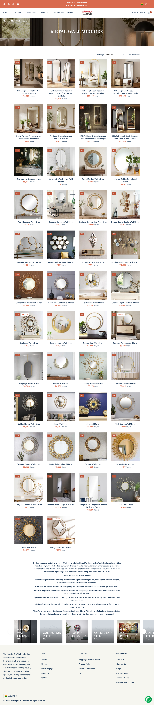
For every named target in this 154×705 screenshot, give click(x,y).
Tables (44, 678)
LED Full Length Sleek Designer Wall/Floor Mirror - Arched (125, 137)
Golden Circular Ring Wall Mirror (125, 262)
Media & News (122, 673)
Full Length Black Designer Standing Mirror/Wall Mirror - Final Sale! (61, 93)
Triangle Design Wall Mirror (28, 464)
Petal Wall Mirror (29, 547)
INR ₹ (146, 4)
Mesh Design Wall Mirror (125, 424)
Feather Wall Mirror (61, 383)
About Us (120, 659)
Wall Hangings (47, 668)
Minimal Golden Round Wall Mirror (125, 180)
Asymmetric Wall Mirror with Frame (61, 180)
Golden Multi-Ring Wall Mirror (61, 262)
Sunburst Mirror (93, 424)
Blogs (118, 668)
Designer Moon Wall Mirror (61, 343)
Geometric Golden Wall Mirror (61, 302)
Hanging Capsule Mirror (29, 383)
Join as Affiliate (122, 678)
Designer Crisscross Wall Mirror (29, 504)
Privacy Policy (85, 664)
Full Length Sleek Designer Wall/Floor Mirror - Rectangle (125, 92)
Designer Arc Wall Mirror (125, 383)
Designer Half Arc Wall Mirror (60, 222)
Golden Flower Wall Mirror (29, 424)
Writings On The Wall (20, 700)
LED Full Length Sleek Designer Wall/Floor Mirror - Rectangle (93, 137)
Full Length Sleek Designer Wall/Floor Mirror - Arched (93, 92)
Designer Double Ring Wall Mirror (93, 222)
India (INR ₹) (12, 696)
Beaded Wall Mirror (93, 464)
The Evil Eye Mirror (125, 504)
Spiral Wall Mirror (61, 424)
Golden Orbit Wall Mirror (93, 302)
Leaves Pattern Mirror (125, 464)
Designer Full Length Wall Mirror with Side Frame (93, 505)
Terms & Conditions (87, 668)
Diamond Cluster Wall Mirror (93, 262)
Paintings (45, 673)
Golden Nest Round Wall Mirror (29, 302)
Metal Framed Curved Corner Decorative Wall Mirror (28, 137)
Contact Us (121, 664)
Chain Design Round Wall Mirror (125, 302)
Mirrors (44, 664)
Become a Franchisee (125, 682)
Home (6, 21)
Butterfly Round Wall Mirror (61, 464)
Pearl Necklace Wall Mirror (29, 222)
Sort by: (100, 54)
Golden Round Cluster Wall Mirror (125, 222)
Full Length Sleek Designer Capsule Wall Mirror (61, 137)
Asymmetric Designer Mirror (29, 179)
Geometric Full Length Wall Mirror (61, 504)
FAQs (81, 673)
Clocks (44, 659)
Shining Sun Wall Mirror (93, 383)
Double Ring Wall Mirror (93, 343)
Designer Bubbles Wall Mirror (28, 262)
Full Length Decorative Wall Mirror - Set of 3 (28, 92)
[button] (134, 12)
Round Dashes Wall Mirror (93, 179)
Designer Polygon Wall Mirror (125, 343)
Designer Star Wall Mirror (61, 547)
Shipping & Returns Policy (89, 659)
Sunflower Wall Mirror (29, 343)
